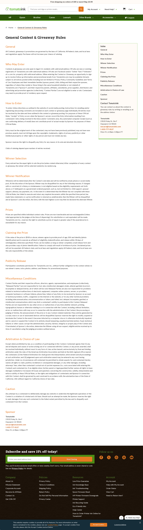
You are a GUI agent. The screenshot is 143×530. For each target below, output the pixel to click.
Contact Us (10, 495)
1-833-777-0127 (12, 427)
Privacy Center (45, 499)
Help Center (77, 510)
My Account (111, 481)
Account (110, 477)
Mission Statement (13, 485)
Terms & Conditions (46, 485)
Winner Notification (108, 68)
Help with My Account (115, 485)
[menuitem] (94, 9)
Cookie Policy (53, 525)
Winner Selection (107, 63)
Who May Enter (107, 54)
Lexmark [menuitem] (67, 17)
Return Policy (44, 492)
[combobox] (56, 9)
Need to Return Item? (114, 495)
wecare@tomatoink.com (16, 424)
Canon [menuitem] (52, 17)
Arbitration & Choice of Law (112, 90)
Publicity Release (107, 81)
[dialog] (71, 525)
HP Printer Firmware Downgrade (85, 495)
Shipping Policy (45, 488)
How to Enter (106, 59)
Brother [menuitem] (37, 17)
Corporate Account (13, 488)
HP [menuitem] (10, 17)
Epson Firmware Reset (81, 492)
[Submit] (81, 9)
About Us (9, 481)
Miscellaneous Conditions (111, 85)
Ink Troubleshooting (80, 488)
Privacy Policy (17, 468)
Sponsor (103, 99)
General (103, 50)
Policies (43, 477)
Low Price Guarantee (81, 481)
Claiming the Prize (108, 76)
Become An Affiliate (13, 492)
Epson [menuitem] (22, 17)
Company (11, 477)
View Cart (110, 492)
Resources (78, 477)
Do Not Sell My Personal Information (53, 495)
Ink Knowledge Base (80, 485)
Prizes (103, 72)
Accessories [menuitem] (108, 17)
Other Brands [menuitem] (85, 17)
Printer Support (79, 499)
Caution (103, 94)
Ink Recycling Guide (80, 503)
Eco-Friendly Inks (79, 506)
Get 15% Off (11, 499)
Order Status (111, 488)
